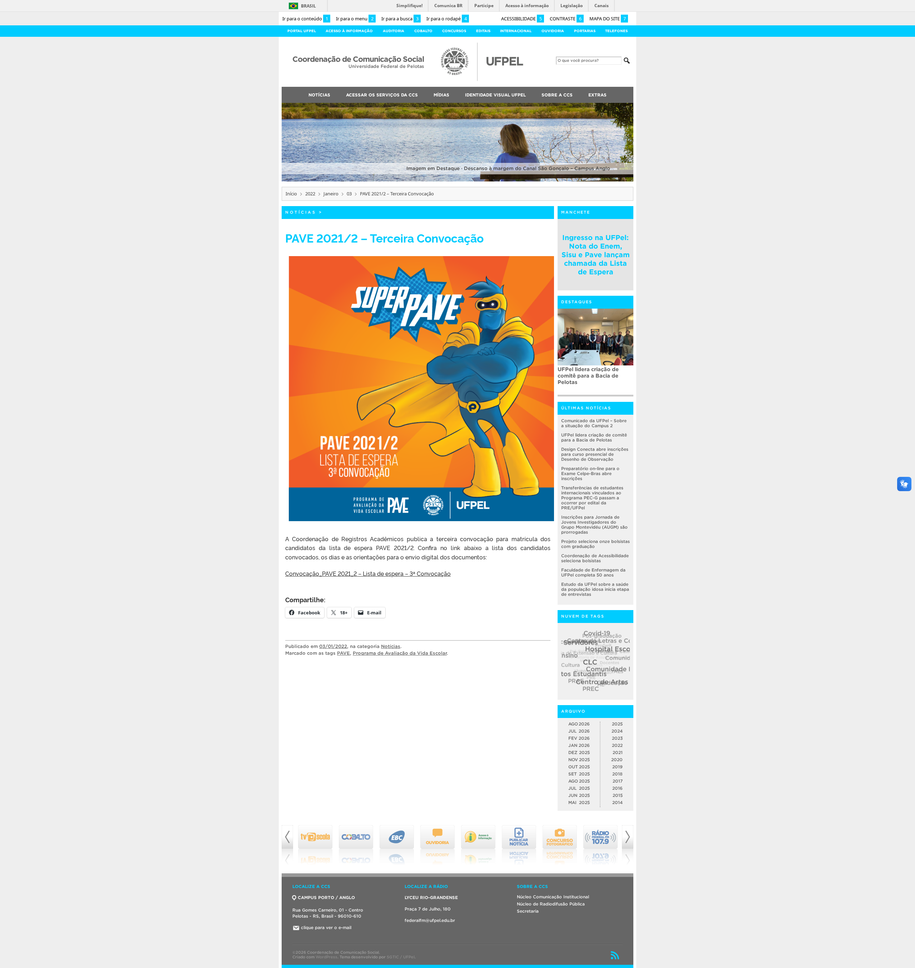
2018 (617, 774)
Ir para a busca (400, 18)
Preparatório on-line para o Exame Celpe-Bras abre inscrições (590, 473)
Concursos (454, 31)
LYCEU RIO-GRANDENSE (431, 897)
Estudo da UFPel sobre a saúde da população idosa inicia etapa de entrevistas (595, 589)
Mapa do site (607, 18)
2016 (617, 788)
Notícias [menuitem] (319, 95)
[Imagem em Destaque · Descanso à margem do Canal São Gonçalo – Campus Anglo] (457, 180)
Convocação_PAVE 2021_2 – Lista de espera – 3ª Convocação (368, 573)
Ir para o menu (355, 18)
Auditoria (393, 31)
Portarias (584, 31)
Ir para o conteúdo (305, 18)
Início (291, 193)
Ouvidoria (552, 31)
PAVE (343, 653)
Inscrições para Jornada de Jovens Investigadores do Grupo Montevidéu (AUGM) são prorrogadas (594, 524)
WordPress (326, 957)
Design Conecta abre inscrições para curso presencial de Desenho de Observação (594, 454)
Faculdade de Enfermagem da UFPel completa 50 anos (593, 572)
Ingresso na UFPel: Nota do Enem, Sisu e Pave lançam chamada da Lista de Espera (596, 255)
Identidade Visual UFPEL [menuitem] (495, 95)
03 (349, 193)
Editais (483, 31)
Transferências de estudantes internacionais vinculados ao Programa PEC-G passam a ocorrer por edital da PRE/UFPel (595, 380)
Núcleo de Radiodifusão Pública (551, 904)
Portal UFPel (301, 31)
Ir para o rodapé (446, 18)
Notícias (300, 212)
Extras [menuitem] (597, 95)
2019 (617, 766)
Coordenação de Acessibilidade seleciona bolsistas (595, 558)
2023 (617, 738)
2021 (618, 752)
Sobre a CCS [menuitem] (557, 95)
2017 (618, 781)
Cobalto (423, 31)
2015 (618, 795)
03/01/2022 (333, 646)
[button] (421, 388)
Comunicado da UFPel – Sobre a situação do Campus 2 (594, 423)
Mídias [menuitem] (441, 95)
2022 (310, 193)
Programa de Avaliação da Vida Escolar (400, 653)
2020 (617, 759)
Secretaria (528, 911)
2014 (617, 802)
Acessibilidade (521, 18)
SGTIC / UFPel (401, 957)
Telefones (616, 31)
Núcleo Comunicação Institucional (553, 896)
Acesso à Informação (349, 31)
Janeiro (330, 193)
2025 (617, 724)
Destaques (576, 302)
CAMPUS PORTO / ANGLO (326, 897)
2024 (617, 731)
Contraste (566, 18)
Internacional (515, 31)
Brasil (308, 6)
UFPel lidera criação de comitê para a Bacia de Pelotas (594, 437)
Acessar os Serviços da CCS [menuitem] (382, 95)
